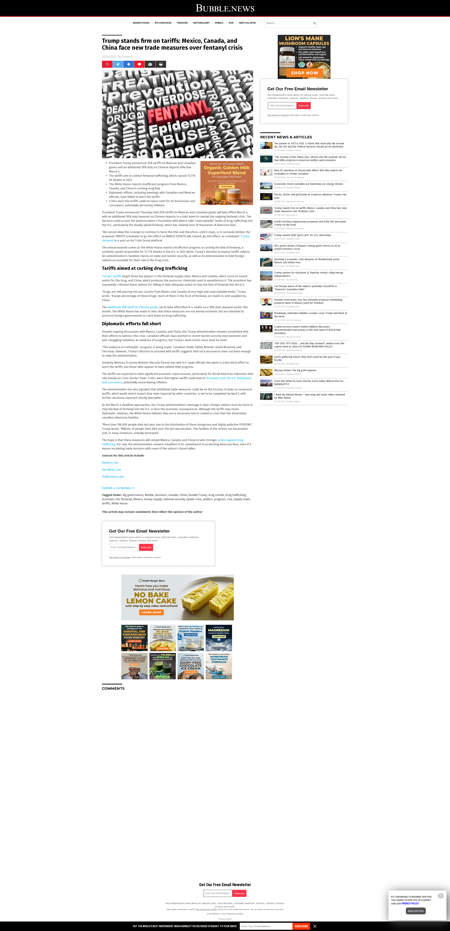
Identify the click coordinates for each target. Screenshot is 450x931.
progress (220, 499)
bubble (219, 23)
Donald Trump (197, 495)
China (183, 495)
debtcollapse (247, 23)
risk (231, 23)
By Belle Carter (293, 164)
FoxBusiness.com (113, 476)
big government (133, 495)
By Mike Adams (293, 401)
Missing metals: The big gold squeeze (295, 370)
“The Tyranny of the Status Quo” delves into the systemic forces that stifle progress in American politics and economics (310, 159)
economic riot (111, 499)
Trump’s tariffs (111, 276)
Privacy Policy (225, 919)
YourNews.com (111, 469)
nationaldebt (201, 23)
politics (208, 499)
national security (174, 499)
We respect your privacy (206, 909)
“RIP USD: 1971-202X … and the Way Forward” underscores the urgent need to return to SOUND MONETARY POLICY (309, 345)
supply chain (241, 499)
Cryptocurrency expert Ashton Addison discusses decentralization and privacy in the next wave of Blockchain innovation (307, 330)
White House (119, 503)
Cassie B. (127, 56)
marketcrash (141, 23)
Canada (173, 495)
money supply (153, 499)
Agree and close (416, 911)
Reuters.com (110, 462)
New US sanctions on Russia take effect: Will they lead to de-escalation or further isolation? (308, 172)
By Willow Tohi (293, 252)
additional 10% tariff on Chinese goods (133, 307)
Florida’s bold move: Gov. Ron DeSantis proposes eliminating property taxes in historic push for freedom (308, 301)
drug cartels (216, 495)
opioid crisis (194, 499)
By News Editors (294, 150)
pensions (182, 23)
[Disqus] (177, 737)
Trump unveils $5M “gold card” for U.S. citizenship (302, 235)
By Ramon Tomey (294, 350)
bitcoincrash (163, 23)
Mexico (137, 499)
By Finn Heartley (294, 320)
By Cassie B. (292, 215)
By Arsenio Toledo (295, 293)
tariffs (106, 503)
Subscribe (301, 926)
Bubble (149, 495)
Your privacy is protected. (120, 557)
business (161, 495)
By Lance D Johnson (295, 177)
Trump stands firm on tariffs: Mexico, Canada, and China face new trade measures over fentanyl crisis (310, 210)
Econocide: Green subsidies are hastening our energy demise (308, 184)
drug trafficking (236, 495)
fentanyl (126, 499)
